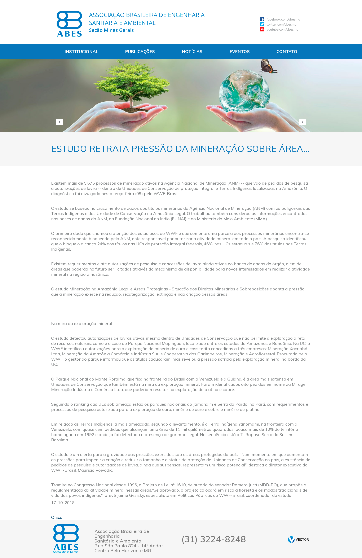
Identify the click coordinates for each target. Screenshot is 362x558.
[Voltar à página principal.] (131, 24)
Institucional (81, 51)
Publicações (140, 51)
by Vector (298, 539)
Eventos (240, 51)
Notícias (192, 51)
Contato (287, 51)
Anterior (59, 122)
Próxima (302, 122)
